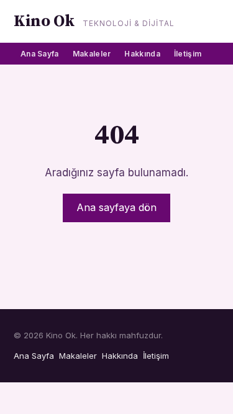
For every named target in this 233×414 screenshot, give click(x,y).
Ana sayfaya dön (116, 207)
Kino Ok (44, 21)
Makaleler (92, 53)
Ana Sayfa (40, 53)
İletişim (187, 53)
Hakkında (142, 53)
